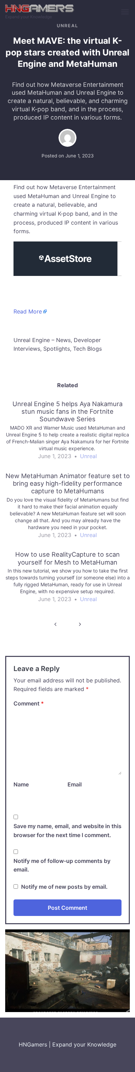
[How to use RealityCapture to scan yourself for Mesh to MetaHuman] (67, 579)
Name (21, 784)
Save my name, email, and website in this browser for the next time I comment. (68, 830)
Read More (28, 311)
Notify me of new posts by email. (64, 886)
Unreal (67, 25)
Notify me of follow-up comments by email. (62, 865)
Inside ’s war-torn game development (55, 624)
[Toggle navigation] (125, 12)
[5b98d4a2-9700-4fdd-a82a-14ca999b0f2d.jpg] (67, 970)
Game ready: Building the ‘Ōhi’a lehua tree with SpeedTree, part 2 (79, 624)
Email (75, 784)
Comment (29, 703)
